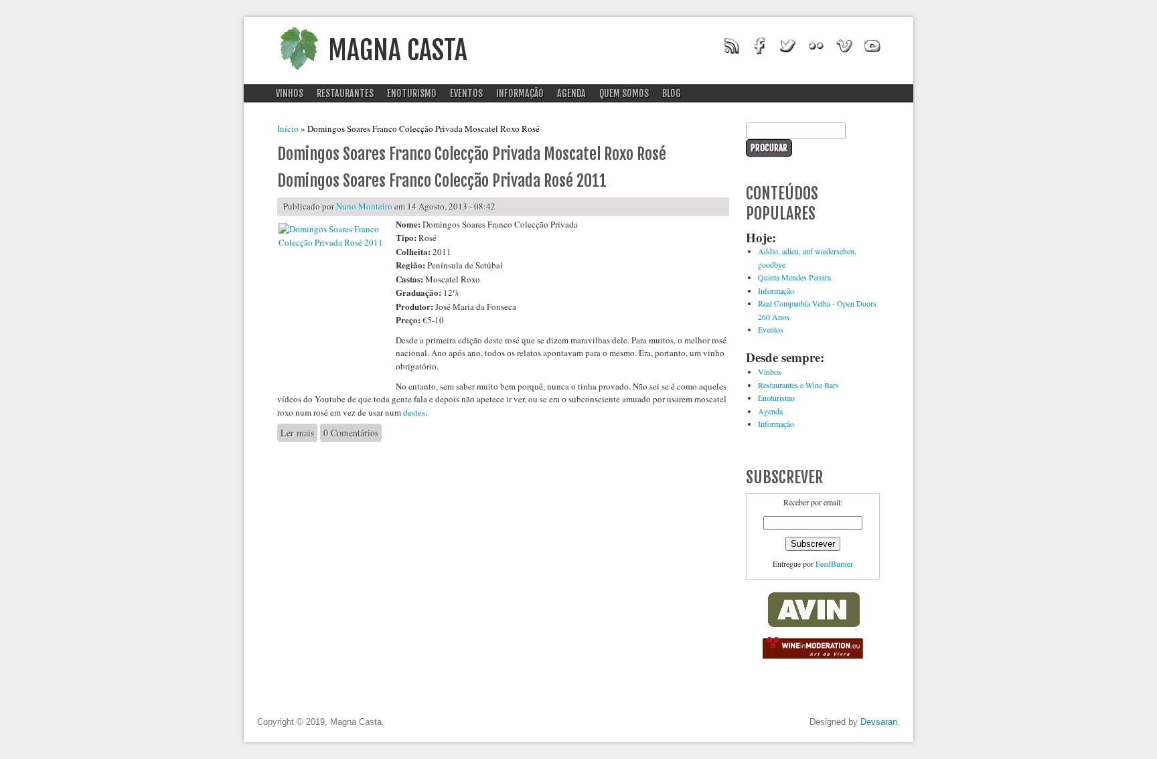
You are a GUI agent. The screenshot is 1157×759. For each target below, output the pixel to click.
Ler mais (299, 432)
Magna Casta (397, 50)
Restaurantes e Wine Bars (798, 385)
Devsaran (878, 722)
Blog (671, 93)
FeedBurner (834, 563)
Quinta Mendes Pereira (794, 277)
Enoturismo (412, 93)
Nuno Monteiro (364, 206)
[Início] (298, 74)
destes (414, 412)
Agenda (571, 93)
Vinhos (289, 93)
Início (288, 128)
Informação (520, 93)
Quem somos (624, 93)
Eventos (466, 93)
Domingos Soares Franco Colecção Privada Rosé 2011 (442, 181)
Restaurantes (345, 93)
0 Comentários (350, 432)
